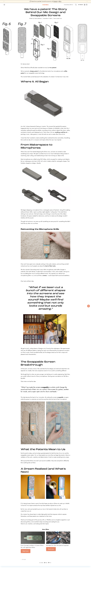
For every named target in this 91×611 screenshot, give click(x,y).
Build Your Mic (29, 595)
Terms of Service (71, 595)
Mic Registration (8, 595)
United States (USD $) (68, 4)
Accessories (28, 600)
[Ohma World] (45, 4)
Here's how (52, 1)
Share (46, 562)
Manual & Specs (8, 597)
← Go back (23, 559)
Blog (48, 602)
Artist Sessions (50, 597)
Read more (26, 551)
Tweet (42, 562)
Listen (48, 595)
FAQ (5, 600)
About (48, 604)
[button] (76, 4)
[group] (45, 1)
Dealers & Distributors (30, 602)
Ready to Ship (29, 597)
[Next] (87, 1)
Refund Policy (71, 593)
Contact (6, 602)
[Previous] (4, 1)
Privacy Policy (71, 597)
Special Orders (50, 600)
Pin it (50, 562)
